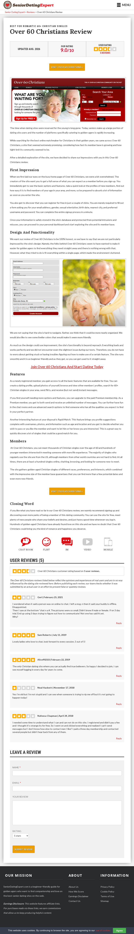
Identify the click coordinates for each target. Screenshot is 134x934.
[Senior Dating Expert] (28, 5)
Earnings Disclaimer (78, 896)
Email (16, 782)
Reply (119, 623)
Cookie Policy (107, 891)
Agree (119, 930)
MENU (126, 5)
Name (16, 767)
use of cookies (102, 930)
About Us (73, 886)
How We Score (76, 891)
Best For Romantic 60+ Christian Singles (39, 26)
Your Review (20, 796)
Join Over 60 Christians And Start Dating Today (67, 367)
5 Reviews (105, 53)
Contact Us (74, 901)
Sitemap (104, 901)
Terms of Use (107, 896)
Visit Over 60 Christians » (67, 67)
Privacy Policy (107, 886)
